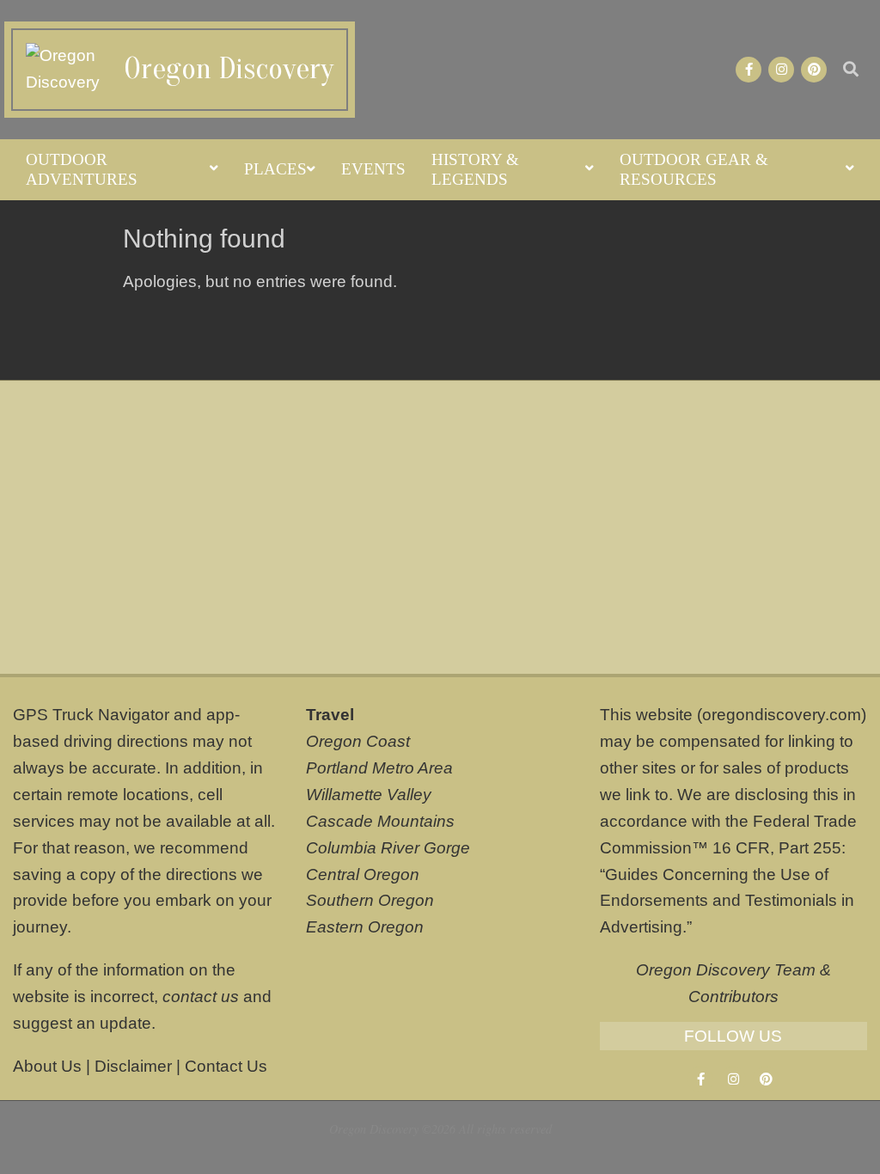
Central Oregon (362, 874)
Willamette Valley (368, 795)
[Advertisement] (440, 527)
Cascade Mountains (380, 821)
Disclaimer (133, 1066)
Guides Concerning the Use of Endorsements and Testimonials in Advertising (727, 901)
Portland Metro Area (379, 768)
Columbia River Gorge (388, 848)
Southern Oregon (370, 900)
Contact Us (226, 1066)
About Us (47, 1066)
